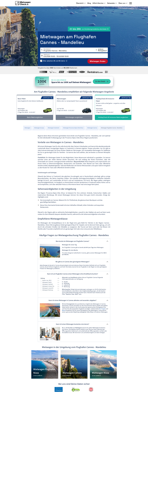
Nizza (63, 310)
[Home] (23, 3)
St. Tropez (102, 309)
